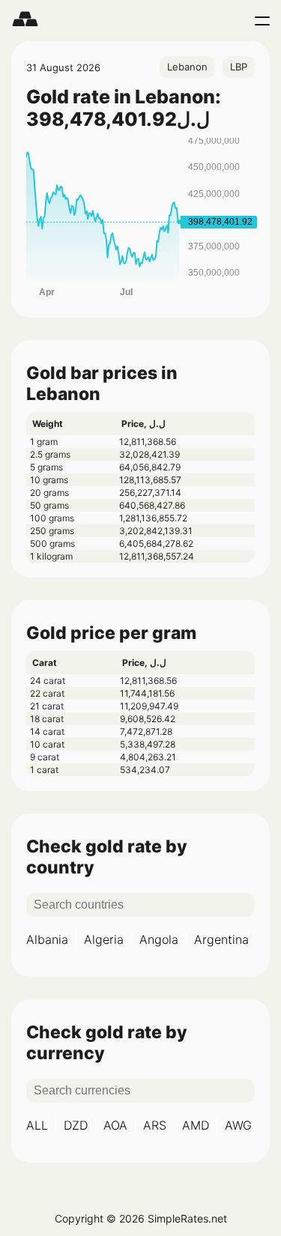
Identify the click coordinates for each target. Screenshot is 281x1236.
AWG (238, 1125)
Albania (47, 939)
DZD (76, 1125)
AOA (115, 1125)
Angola (158, 939)
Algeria (104, 939)
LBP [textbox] (238, 67)
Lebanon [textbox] (187, 67)
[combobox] (187, 67)
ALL (37, 1125)
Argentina (221, 939)
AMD (195, 1125)
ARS (154, 1125)
